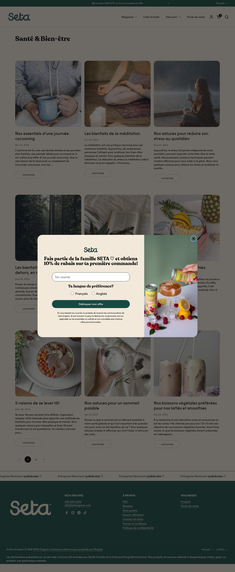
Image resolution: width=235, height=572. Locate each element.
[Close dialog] (193, 238)
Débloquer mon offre (91, 304)
